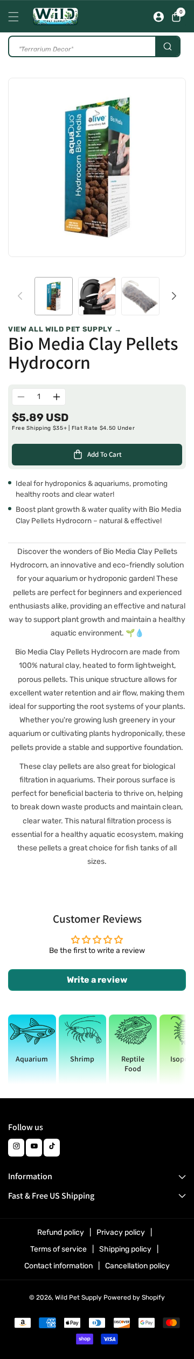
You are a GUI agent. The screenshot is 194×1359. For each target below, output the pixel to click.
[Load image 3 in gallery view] (140, 296)
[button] (16, 17)
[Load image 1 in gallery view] (53, 296)
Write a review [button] (97, 980)
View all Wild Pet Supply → (65, 329)
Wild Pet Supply (78, 1297)
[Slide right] (174, 296)
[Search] (167, 46)
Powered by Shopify (134, 1297)
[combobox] (94, 46)
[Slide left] (20, 296)
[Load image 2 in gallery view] (97, 296)
